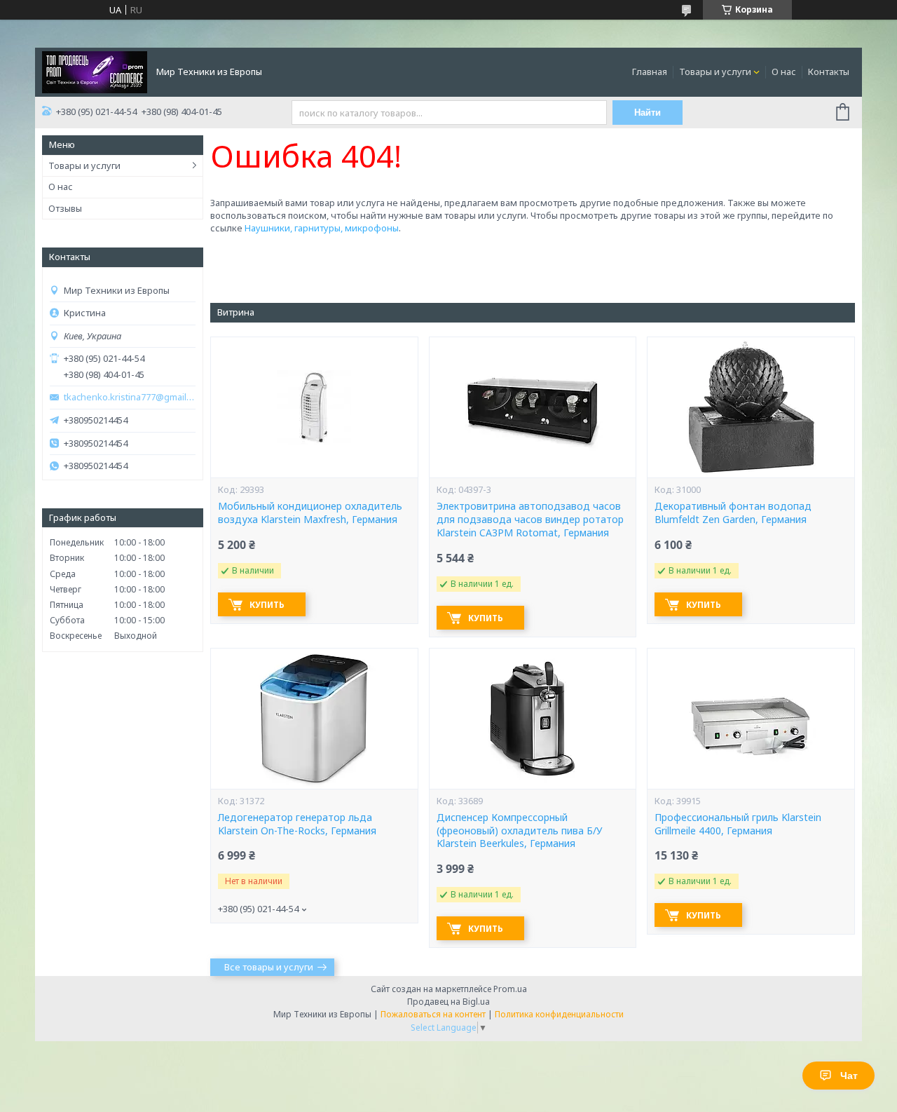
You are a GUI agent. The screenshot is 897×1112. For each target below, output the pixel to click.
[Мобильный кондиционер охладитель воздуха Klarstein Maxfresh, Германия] (314, 407)
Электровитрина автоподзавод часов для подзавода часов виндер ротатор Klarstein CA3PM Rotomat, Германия (530, 519)
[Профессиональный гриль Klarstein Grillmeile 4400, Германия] (751, 719)
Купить (267, 605)
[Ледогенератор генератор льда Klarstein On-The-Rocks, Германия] (314, 719)
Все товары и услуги (268, 967)
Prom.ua (510, 989)
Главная (649, 71)
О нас (784, 71)
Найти (647, 112)
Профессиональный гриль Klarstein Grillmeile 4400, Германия (738, 824)
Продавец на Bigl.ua (448, 1002)
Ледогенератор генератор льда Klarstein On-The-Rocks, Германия (297, 824)
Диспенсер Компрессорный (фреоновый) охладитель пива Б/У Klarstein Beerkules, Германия (520, 830)
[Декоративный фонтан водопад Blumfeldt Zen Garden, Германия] (751, 407)
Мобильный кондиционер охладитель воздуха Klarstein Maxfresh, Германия (310, 513)
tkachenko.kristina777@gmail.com (130, 397)
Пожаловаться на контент (433, 1014)
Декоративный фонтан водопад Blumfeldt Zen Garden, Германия (733, 513)
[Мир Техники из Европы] (94, 71)
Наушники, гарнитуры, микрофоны (322, 228)
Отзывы (65, 208)
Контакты (828, 71)
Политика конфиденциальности (559, 1014)
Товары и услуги (715, 71)
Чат (849, 1075)
